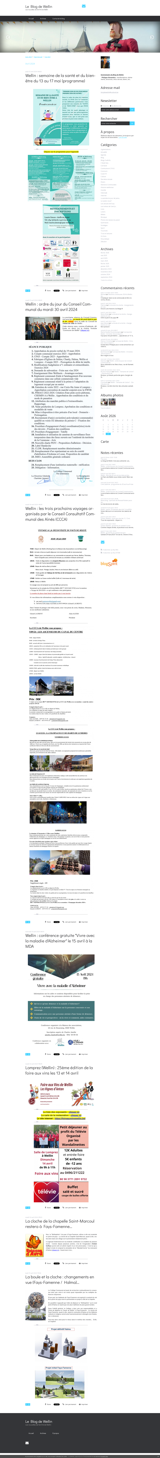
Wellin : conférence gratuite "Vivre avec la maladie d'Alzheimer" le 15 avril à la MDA (60, 941)
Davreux (104, 361)
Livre (102, 209)
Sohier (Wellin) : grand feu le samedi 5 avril (115, 526)
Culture (103, 176)
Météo (103, 214)
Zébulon (104, 242)
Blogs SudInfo (106, 160)
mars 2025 (104, 261)
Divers (103, 182)
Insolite (103, 190)
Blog (102, 158)
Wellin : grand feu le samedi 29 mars (113, 533)
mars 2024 (28, 57)
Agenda (103, 155)
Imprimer (84, 291)
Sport (103, 228)
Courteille (104, 382)
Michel (103, 294)
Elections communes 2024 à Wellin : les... (117, 295)
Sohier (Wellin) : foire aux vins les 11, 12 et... (116, 518)
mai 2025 (104, 255)
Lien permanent (70, 291)
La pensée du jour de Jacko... (110, 198)
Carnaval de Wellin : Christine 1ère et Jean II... (116, 333)
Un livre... (104, 236)
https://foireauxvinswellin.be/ (70, 1118)
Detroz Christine (106, 341)
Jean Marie (104, 323)
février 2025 (105, 264)
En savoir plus (104, 1456)
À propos (55, 1433)
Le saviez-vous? (106, 201)
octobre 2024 (105, 274)
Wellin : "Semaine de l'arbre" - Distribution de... (117, 372)
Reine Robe (105, 314)
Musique (104, 217)
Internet (103, 195)
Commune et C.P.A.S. (108, 168)
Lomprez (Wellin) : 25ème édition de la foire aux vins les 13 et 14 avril (59, 1070)
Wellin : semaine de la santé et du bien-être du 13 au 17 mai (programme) (60, 78)
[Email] (84, 6)
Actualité (104, 152)
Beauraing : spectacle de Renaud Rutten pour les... (116, 501)
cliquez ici (85, 330)
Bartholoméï (105, 352)
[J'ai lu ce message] (158, 1456)
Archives (43, 18)
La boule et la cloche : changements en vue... (117, 306)
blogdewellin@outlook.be (109, 92)
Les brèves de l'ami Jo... (108, 206)
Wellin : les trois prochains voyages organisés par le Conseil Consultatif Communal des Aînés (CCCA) (60, 514)
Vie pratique (105, 239)
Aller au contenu (6, 2)
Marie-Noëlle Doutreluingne (111, 332)
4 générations (105, 149)
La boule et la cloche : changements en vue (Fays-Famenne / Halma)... (59, 1279)
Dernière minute (106, 179)
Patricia (103, 305)
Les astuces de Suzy (107, 204)
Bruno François (106, 372)
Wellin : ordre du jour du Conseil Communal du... (116, 362)
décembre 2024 (106, 269)
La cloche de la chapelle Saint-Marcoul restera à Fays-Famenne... (59, 1223)
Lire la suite (123, 137)
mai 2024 (47, 57)
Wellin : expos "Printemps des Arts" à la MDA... (116, 509)
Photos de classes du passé (110, 220)
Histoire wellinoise (107, 187)
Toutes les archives (106, 280)
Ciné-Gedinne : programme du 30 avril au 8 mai (117, 484)
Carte (105, 441)
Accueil (31, 18)
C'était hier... (105, 163)
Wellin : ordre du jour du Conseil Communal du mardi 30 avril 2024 (58, 306)
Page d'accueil (38, 57)
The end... (104, 459)
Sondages (104, 225)
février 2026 (105, 253)
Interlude (104, 193)
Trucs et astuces (106, 233)
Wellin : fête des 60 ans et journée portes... (115, 475)
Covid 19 (104, 174)
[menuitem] (31, 19)
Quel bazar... (105, 223)
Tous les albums (106, 408)
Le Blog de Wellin (38, 6)
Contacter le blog (58, 18)
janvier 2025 (105, 266)
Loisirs (103, 212)
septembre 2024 (106, 277)
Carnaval (104, 166)
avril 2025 (104, 258)
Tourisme (104, 231)
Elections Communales (108, 185)
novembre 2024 (106, 272)
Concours (104, 171)
